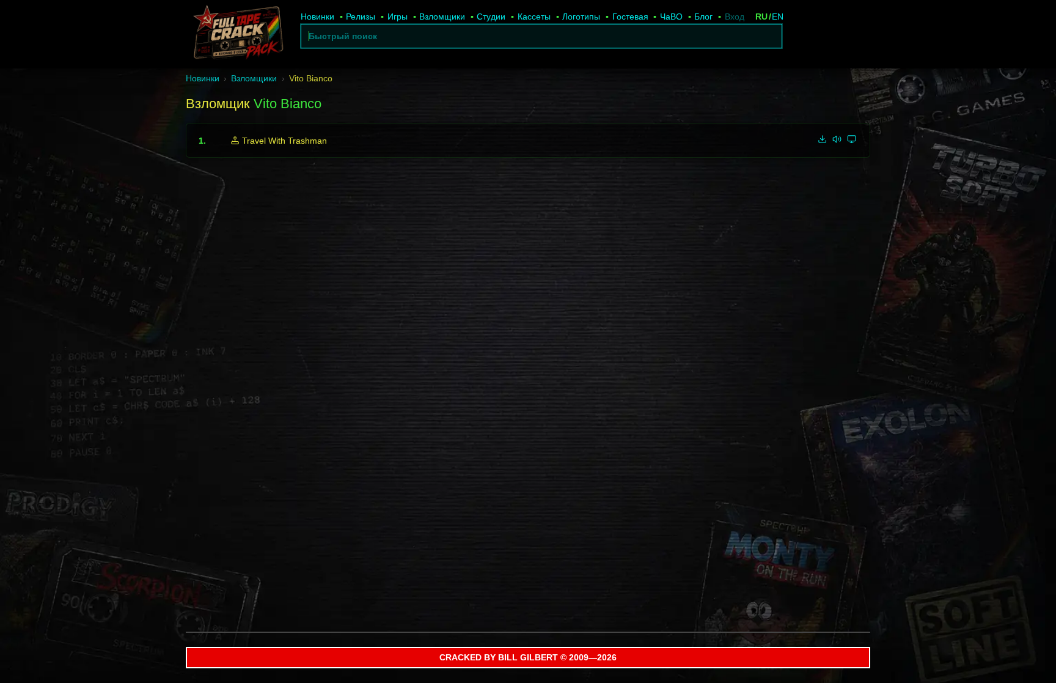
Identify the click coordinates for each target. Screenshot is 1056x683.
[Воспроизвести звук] (837, 138)
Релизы (360, 16)
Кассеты (534, 16)
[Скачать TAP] (822, 138)
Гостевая (630, 16)
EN (777, 16)
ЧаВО (671, 16)
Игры (397, 16)
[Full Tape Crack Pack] (237, 34)
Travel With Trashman (284, 141)
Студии (491, 16)
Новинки (317, 16)
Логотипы (581, 16)
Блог (703, 16)
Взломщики (442, 16)
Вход (734, 16)
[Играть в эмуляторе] (851, 138)
